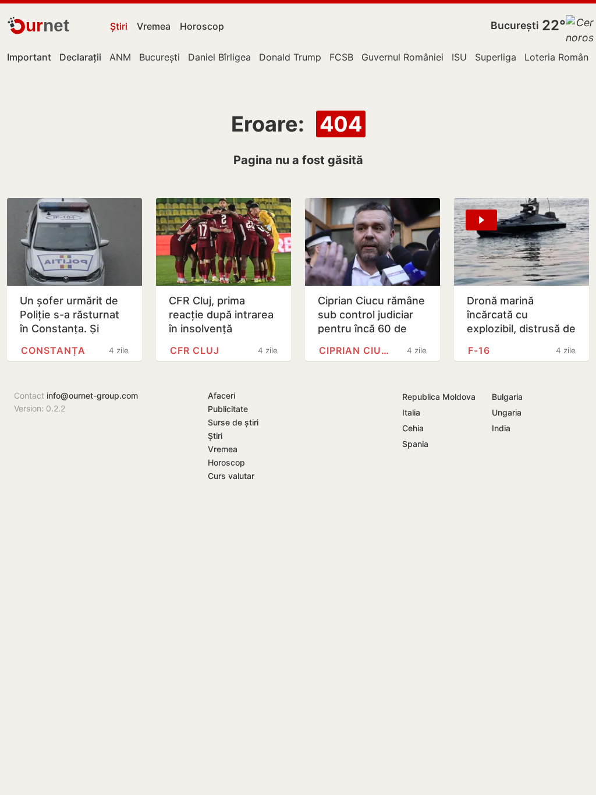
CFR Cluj (194, 350)
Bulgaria (507, 397)
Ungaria (507, 412)
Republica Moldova (439, 397)
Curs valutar (231, 476)
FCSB (341, 57)
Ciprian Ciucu (357, 350)
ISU (459, 57)
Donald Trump (290, 57)
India (501, 428)
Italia (411, 412)
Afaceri (221, 395)
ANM (120, 57)
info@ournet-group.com (92, 395)
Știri (118, 26)
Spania (415, 444)
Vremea (154, 26)
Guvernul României (402, 57)
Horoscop (202, 26)
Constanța (53, 350)
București (515, 25)
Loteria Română (559, 57)
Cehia (413, 428)
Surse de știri (233, 422)
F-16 (479, 350)
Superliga (495, 57)
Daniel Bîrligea (219, 57)
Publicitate (228, 409)
